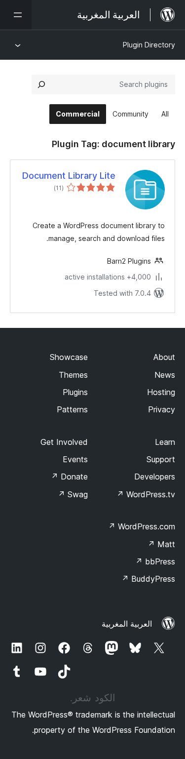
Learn (165, 442)
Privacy (161, 409)
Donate (69, 476)
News (164, 375)
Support (161, 459)
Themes (73, 375)
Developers (154, 476)
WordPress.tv (145, 494)
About (164, 357)
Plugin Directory (149, 44)
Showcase (69, 357)
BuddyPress (148, 579)
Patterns (72, 409)
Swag (73, 494)
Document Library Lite (68, 175)
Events (75, 459)
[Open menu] (16, 15)
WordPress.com (141, 526)
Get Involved (64, 442)
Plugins (75, 392)
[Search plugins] (41, 84)
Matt (161, 544)
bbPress (155, 561)
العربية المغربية (127, 624)
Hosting (161, 392)
